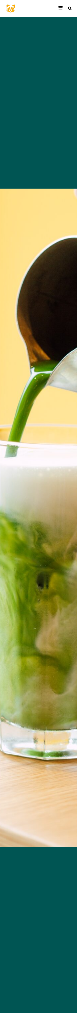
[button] (70, 8)
